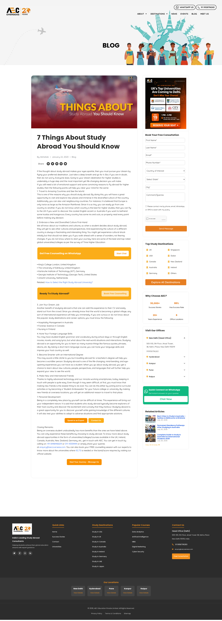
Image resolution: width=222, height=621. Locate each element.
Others (173, 273)
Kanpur (152, 363)
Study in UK (96, 537)
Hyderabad (153, 357)
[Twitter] (14, 553)
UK (150, 250)
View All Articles (151, 445)
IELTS (78, 450)
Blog (194, 14)
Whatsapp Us (186, 7)
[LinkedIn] (30, 553)
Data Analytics (138, 532)
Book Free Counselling (115, 293)
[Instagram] (25, 553)
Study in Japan (98, 566)
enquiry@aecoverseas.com (52, 447)
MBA (134, 542)
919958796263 (152, 351)
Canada (152, 261)
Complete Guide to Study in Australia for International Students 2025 (169, 437)
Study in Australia (99, 547)
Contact (55, 542)
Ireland (173, 267)
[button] (48, 163)
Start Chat (121, 253)
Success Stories (58, 537)
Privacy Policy (96, 613)
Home (54, 532)
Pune (150, 370)
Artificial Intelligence (140, 537)
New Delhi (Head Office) (159, 338)
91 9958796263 (207, 7)
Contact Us (96, 420)
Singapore (175, 250)
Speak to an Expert (76, 420)
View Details (78, 593)
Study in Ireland (98, 551)
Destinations (158, 14)
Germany (153, 273)
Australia (153, 267)
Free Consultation (181, 556)
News (174, 14)
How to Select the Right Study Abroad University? (69, 282)
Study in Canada (99, 542)
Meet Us (204, 14)
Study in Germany (99, 556)
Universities (56, 547)
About (140, 14)
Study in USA (97, 532)
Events (184, 14)
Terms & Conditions (113, 613)
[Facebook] (20, 553)
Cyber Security (138, 551)
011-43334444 (71, 443)
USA (151, 256)
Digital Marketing (139, 547)
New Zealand (176, 261)
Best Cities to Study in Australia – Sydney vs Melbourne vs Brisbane (171, 417)
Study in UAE (97, 561)
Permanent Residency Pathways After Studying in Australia (171, 426)
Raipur (151, 376)
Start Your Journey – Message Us (84, 462)
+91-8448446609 (54, 443)
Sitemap (127, 613)
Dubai (173, 256)
